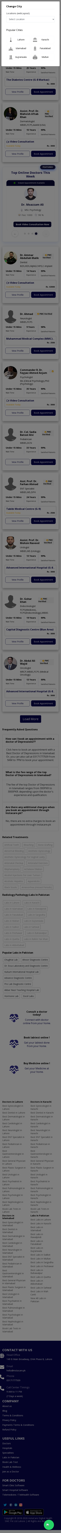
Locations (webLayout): (18, 13)
